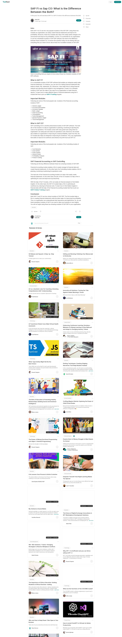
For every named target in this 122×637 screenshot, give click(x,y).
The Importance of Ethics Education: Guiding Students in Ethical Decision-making (43, 583)
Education (34, 207)
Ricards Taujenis (70, 561)
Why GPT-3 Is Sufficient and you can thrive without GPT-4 (76, 552)
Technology (66, 547)
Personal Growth (67, 473)
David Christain (69, 374)
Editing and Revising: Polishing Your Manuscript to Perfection (78, 255)
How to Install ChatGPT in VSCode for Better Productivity (77, 624)
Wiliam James (35, 412)
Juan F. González (70, 485)
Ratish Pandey (35, 555)
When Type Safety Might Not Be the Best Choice (40, 363)
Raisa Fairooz (35, 628)
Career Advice (67, 322)
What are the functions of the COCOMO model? (78, 588)
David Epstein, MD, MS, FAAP (38, 481)
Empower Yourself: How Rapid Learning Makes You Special (77, 477)
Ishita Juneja (69, 595)
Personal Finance (67, 436)
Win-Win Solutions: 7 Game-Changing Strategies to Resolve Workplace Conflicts (42, 545)
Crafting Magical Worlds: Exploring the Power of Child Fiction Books (78, 402)
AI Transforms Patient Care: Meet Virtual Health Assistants (43, 325)
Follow (78, 20)
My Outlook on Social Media (37, 509)
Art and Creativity (67, 398)
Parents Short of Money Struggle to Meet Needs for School (78, 440)
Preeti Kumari (35, 296)
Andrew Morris (69, 263)
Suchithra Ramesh (36, 517)
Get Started (117, 1)
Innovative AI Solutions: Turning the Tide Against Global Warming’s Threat (75, 291)
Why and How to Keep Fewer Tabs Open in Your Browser (43, 621)
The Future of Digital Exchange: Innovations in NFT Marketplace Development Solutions (77, 514)
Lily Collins (68, 411)
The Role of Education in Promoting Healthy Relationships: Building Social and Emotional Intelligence (42, 401)
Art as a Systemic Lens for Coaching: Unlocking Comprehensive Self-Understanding (43, 290)
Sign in (111, 1)
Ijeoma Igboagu (69, 632)
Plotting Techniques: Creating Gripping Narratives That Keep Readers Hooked (75, 364)
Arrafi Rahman (69, 298)
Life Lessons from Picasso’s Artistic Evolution (43, 474)
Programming (67, 620)
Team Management (34, 541)
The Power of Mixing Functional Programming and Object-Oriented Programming (43, 440)
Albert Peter (69, 523)
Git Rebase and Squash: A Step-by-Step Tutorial (41, 255)
